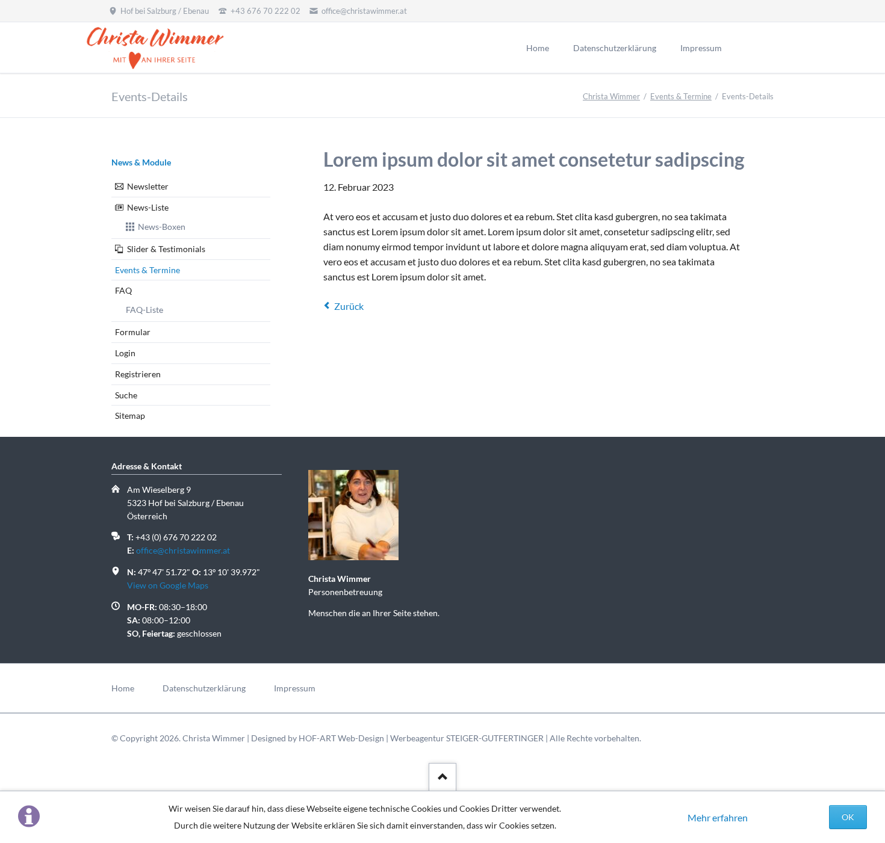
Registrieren (138, 374)
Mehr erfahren (718, 817)
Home (122, 688)
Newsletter (148, 186)
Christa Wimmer (611, 96)
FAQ (123, 290)
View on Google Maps (167, 585)
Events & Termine (681, 96)
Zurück (349, 306)
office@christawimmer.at (183, 550)
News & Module (141, 162)
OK (848, 817)
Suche (126, 395)
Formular (133, 332)
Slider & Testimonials (166, 249)
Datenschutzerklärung (204, 688)
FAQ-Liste (144, 309)
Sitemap (130, 415)
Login (125, 353)
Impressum (294, 688)
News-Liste (148, 207)
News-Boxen (161, 226)
